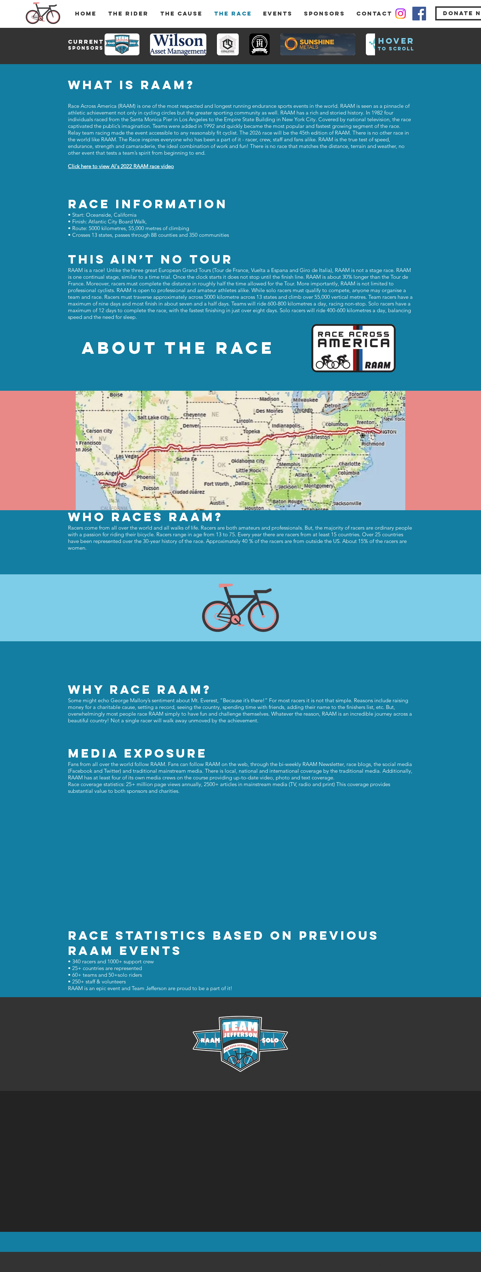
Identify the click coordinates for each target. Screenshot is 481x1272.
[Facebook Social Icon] (419, 13)
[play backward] (113, 44)
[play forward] (366, 44)
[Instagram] (400, 13)
